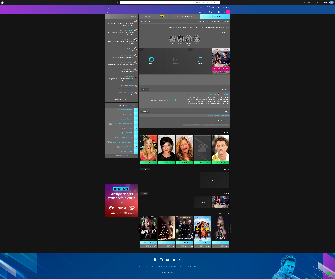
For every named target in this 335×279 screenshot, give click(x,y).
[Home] (328, 3)
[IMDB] (161, 16)
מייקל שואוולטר (203, 162)
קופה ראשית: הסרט (127, 147)
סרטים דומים (202, 12)
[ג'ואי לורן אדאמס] (188, 36)
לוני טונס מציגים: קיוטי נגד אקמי (123, 124)
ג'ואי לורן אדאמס (185, 162)
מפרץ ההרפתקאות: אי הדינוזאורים (122, 142)
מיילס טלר (222, 162)
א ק (133, 48)
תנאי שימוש (160, 267)
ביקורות (222, 12)
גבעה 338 (129, 133)
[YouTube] (167, 259)
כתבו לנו (141, 267)
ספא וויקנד (129, 128)
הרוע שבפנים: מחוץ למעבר (124, 137)
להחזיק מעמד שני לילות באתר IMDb (218, 116)
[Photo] (220, 202)
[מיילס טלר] (196, 36)
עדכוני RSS (182, 267)
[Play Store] (180, 259)
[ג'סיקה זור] (181, 36)
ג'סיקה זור (167, 162)
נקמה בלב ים (129, 119)
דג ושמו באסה (128, 151)
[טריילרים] (176, 49)
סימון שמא (131, 21)
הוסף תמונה (144, 193)
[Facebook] (154, 259)
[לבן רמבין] (173, 36)
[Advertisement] (184, 80)
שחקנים (212, 12)
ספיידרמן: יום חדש (127, 110)
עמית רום (131, 55)
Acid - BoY (213, 94)
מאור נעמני (131, 77)
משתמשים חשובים (171, 267)
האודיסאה (129, 114)
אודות (194, 267)
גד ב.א (132, 39)
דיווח (189, 267)
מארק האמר (206, 125)
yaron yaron (130, 93)
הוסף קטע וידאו (145, 169)
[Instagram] (161, 259)
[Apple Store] (173, 259)
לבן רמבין (149, 162)
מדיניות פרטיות (150, 267)
